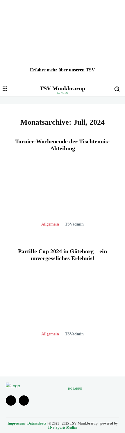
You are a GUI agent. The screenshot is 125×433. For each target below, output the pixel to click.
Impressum (16, 423)
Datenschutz (36, 423)
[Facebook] (11, 400)
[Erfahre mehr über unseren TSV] (62, 41)
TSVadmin (74, 224)
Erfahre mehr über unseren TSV (62, 69)
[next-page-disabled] (66, 355)
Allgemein (50, 224)
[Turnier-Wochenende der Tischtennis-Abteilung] (62, 196)
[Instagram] (24, 400)
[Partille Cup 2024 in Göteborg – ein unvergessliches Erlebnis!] (62, 306)
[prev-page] (56, 355)
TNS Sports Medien (62, 427)
